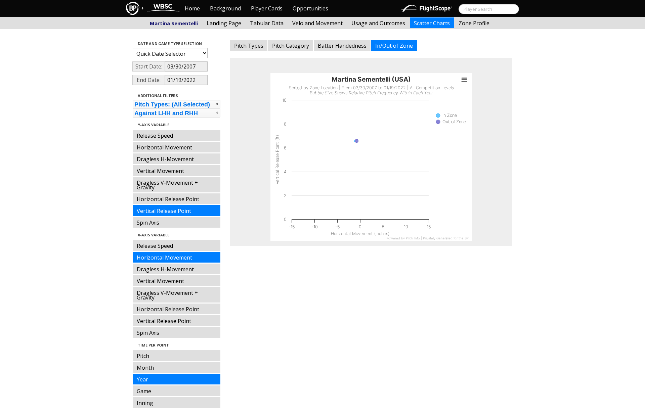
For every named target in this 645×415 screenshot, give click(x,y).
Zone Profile (474, 23)
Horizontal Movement (164, 147)
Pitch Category (290, 45)
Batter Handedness (342, 45)
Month (145, 367)
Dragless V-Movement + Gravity (167, 185)
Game (144, 391)
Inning (145, 403)
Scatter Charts (432, 23)
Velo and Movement (317, 23)
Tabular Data (267, 23)
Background (225, 8)
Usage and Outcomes (378, 23)
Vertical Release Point (164, 211)
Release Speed (155, 135)
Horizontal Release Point (168, 199)
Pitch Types (248, 45)
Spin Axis (148, 222)
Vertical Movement (160, 171)
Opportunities (310, 8)
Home (192, 8)
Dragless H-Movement (165, 159)
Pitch (143, 356)
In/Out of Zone (394, 45)
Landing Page (224, 23)
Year (142, 379)
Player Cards (267, 8)
